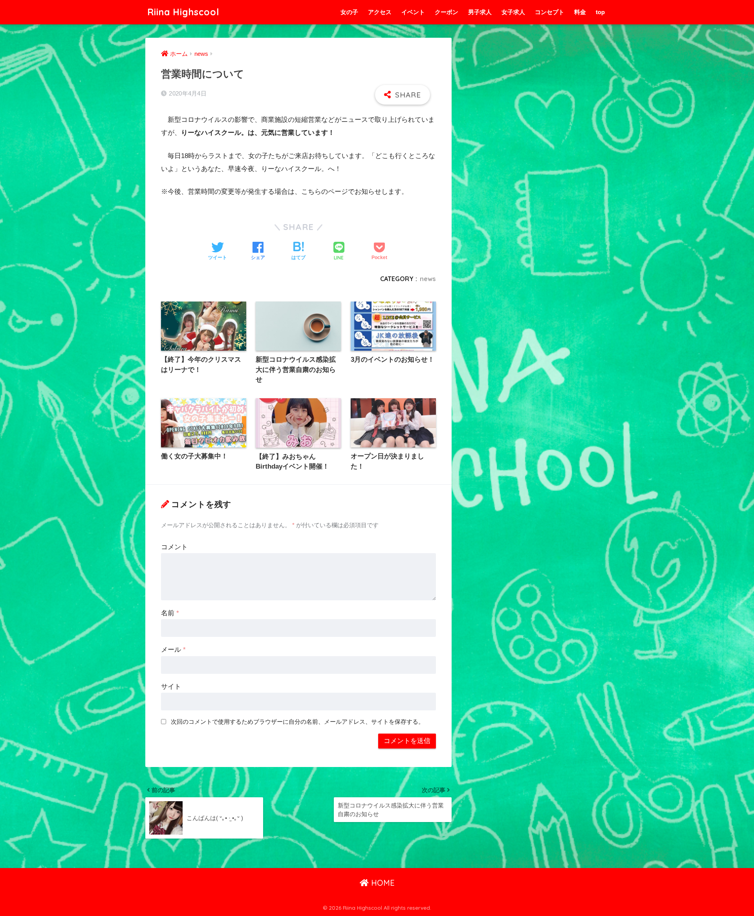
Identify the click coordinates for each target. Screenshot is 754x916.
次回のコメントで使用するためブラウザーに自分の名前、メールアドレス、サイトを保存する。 (297, 721)
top (600, 12)
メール (173, 649)
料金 (580, 12)
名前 (170, 613)
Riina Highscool (183, 12)
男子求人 (480, 12)
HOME (382, 883)
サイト (171, 686)
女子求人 (513, 12)
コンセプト (549, 12)
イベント (413, 12)
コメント (174, 547)
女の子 (349, 12)
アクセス (380, 12)
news (428, 279)
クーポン (446, 12)
